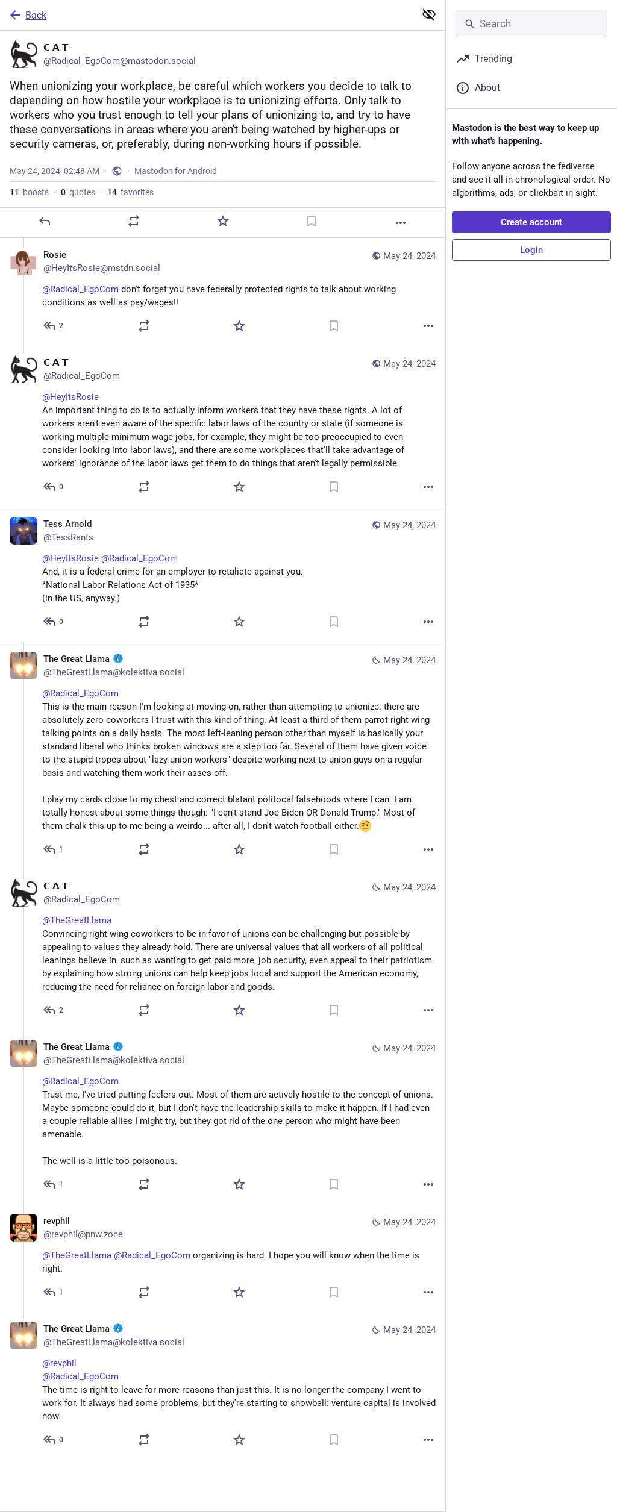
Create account (531, 222)
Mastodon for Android (175, 171)
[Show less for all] (429, 14)
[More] (400, 223)
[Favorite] (223, 221)
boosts (29, 192)
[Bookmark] (311, 221)
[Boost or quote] (134, 221)
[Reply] (44, 221)
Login (531, 250)
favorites (130, 192)
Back (35, 15)
